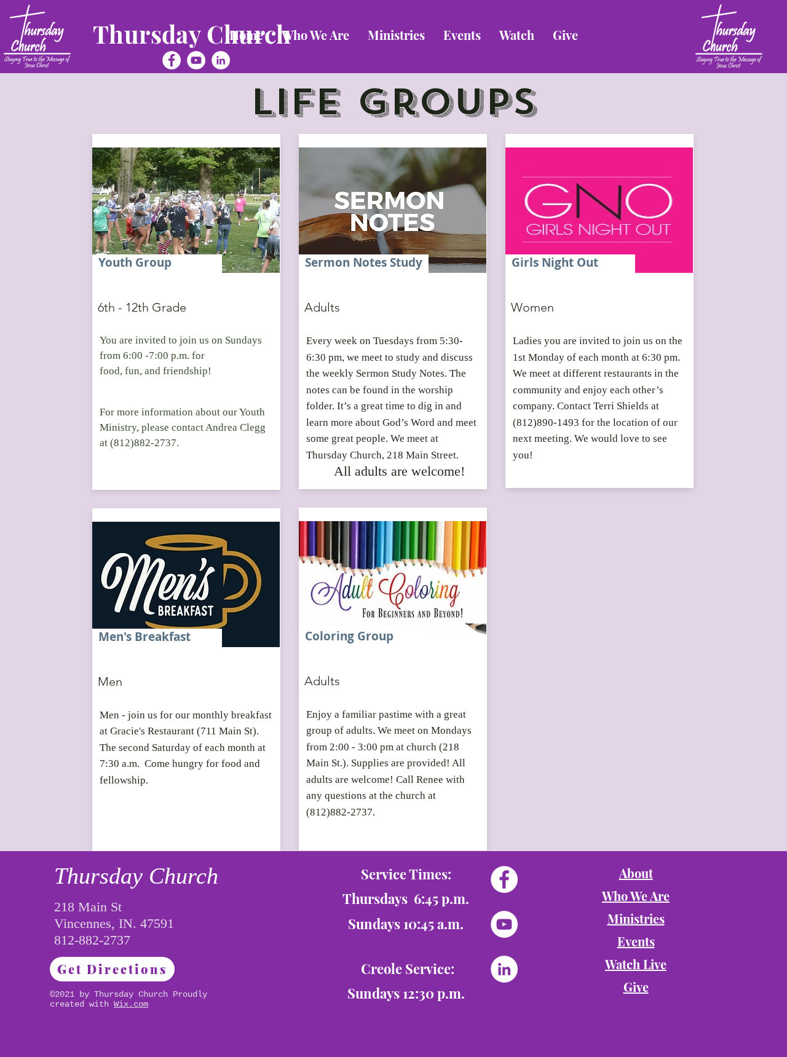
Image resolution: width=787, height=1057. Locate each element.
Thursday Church (192, 34)
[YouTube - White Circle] (196, 60)
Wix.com (131, 1004)
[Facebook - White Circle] (171, 60)
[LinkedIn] (221, 60)
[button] (315, 35)
